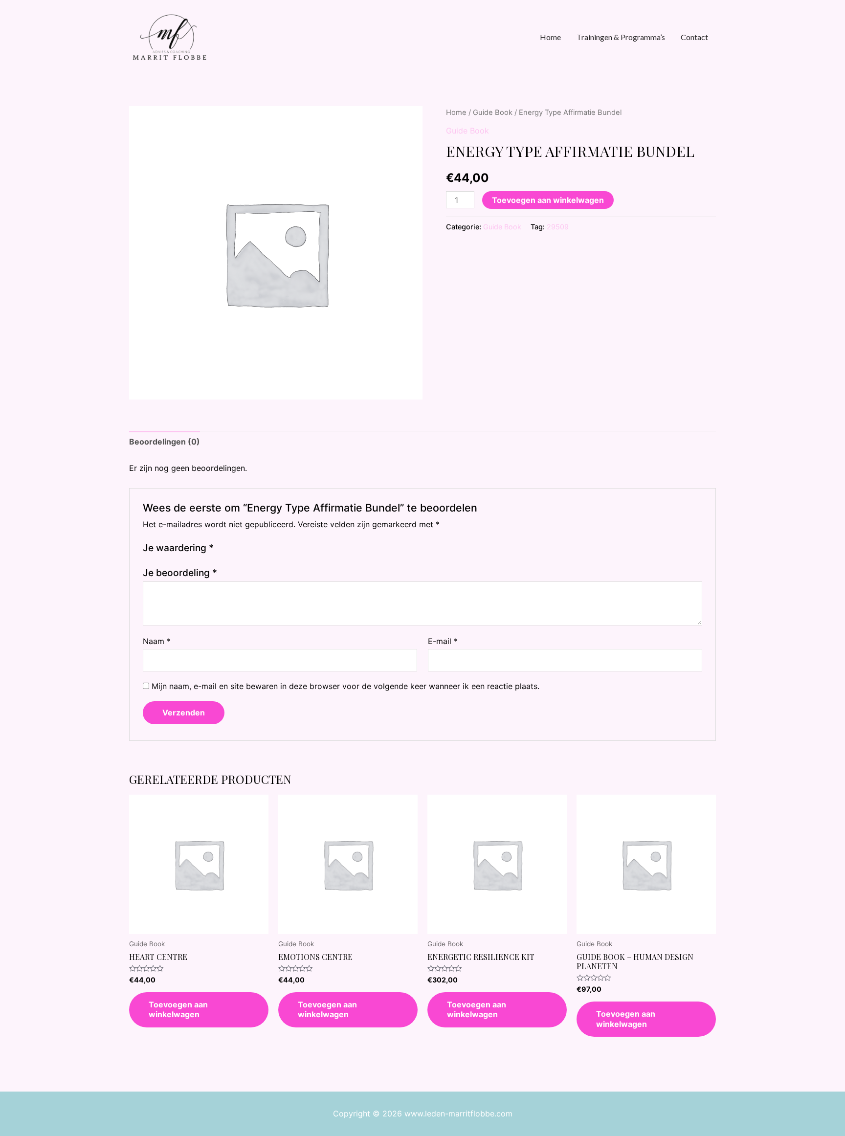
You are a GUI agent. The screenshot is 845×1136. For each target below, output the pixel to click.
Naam (157, 641)
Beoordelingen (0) (164, 441)
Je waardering (178, 548)
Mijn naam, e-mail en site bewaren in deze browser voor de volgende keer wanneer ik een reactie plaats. (345, 686)
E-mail (443, 641)
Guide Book (492, 112)
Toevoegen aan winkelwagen (548, 200)
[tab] (164, 442)
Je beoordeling (180, 573)
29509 (558, 227)
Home (456, 112)
